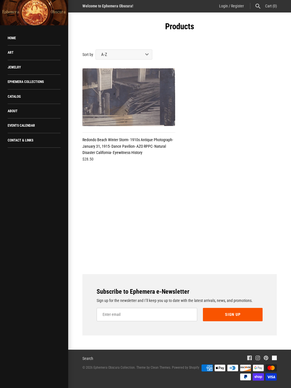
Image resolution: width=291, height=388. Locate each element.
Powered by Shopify (185, 368)
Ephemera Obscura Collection (114, 368)
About (13, 111)
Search (87, 358)
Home (12, 38)
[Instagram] (257, 358)
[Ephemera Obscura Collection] (34, 12)
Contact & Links (20, 140)
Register (237, 6)
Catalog (14, 97)
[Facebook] (249, 358)
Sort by (87, 54)
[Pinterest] (266, 358)
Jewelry (14, 67)
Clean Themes (160, 368)
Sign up (233, 314)
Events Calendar (21, 126)
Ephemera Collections (26, 82)
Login (223, 6)
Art (11, 53)
